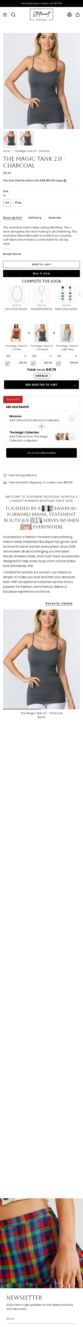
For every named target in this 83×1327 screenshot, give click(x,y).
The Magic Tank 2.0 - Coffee (16, 347)
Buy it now (41, 273)
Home (6, 151)
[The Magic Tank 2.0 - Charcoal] (41, 659)
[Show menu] (5, 15)
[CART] (78, 15)
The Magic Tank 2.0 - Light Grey (67, 347)
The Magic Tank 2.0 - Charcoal (41, 347)
